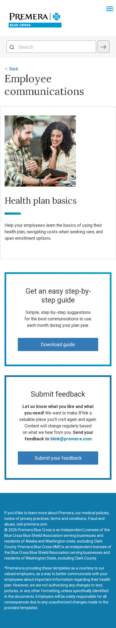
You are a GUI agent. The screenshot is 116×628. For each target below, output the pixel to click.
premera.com (35, 524)
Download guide (58, 344)
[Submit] (12, 47)
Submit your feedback (58, 458)
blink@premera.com (71, 438)
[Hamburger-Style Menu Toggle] (109, 9)
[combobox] (51, 46)
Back (11, 68)
